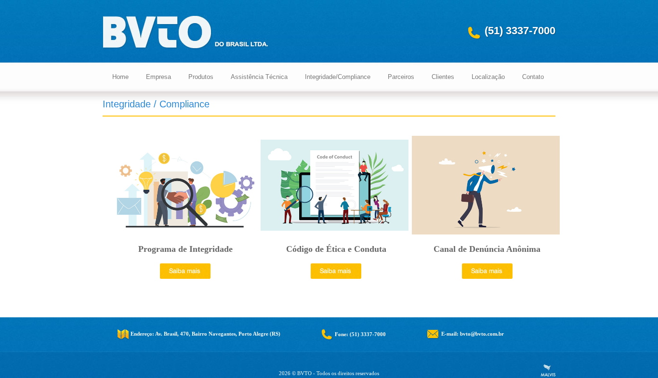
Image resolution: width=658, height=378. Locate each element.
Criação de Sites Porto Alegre (548, 371)
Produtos (200, 76)
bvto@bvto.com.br (482, 334)
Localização (488, 76)
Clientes (443, 76)
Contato (533, 76)
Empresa (158, 76)
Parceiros (401, 76)
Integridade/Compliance (337, 76)
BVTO (186, 32)
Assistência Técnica (259, 76)
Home (120, 76)
